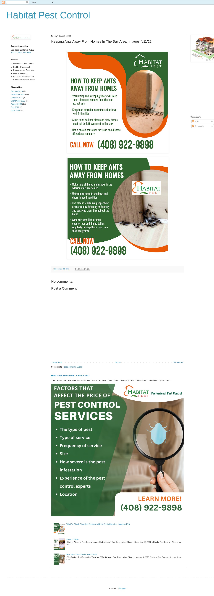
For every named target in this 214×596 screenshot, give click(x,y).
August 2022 (16, 104)
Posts (196, 121)
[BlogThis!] (79, 269)
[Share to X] (82, 269)
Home (118, 362)
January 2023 (17, 91)
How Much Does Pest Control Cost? (70, 375)
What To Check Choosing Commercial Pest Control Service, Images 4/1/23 (98, 524)
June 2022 (15, 110)
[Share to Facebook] (85, 269)
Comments (199, 126)
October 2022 (17, 98)
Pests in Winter (72, 539)
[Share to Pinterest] (88, 269)
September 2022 (18, 101)
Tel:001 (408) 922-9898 (21, 53)
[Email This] (76, 269)
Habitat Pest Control (48, 15)
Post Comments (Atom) (72, 367)
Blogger (122, 588)
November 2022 (18, 94)
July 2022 (15, 107)
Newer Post (57, 362)
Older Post (178, 362)
